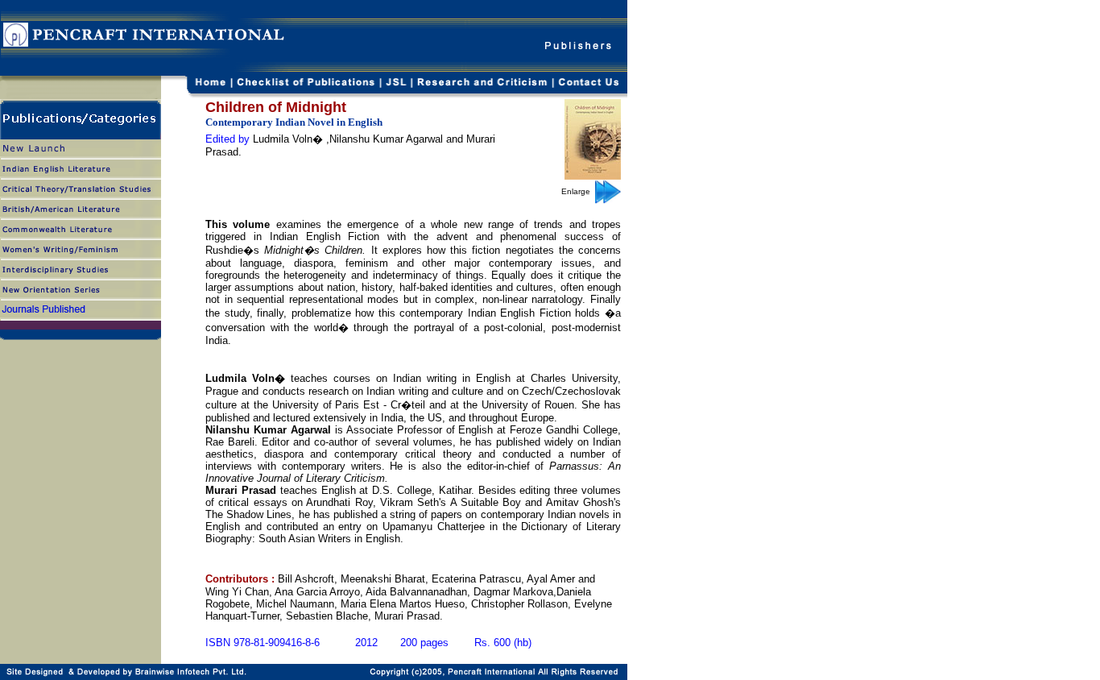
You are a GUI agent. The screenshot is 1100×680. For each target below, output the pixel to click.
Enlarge (578, 191)
